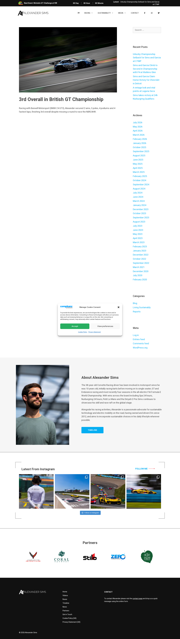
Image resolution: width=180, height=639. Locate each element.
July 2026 (137, 122)
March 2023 (138, 242)
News (65, 607)
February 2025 (140, 176)
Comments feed (141, 343)
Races (65, 599)
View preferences (105, 326)
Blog (135, 303)
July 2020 (137, 275)
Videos (65, 595)
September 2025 (141, 151)
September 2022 (141, 263)
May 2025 (137, 164)
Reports (137, 311)
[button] (118, 307)
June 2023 (138, 230)
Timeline (66, 603)
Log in (136, 335)
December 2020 (140, 271)
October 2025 (139, 147)
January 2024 (139, 205)
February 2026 (140, 139)
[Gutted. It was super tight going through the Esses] (36, 491)
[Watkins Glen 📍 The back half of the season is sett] (143, 491)
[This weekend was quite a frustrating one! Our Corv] (72, 491)
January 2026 (139, 143)
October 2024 (139, 180)
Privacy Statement (94, 332)
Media (120, 13)
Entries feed (139, 339)
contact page (138, 598)
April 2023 (138, 238)
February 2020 (140, 279)
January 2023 (139, 250)
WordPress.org (140, 347)
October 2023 (139, 213)
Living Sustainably (142, 307)
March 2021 (138, 267)
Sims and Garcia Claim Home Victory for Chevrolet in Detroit (146, 80)
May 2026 (137, 126)
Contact (135, 13)
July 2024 (137, 192)
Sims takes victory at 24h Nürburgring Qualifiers (145, 97)
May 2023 (137, 234)
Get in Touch (67, 614)
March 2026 (138, 135)
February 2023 (140, 246)
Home (65, 591)
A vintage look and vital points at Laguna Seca (144, 89)
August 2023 (139, 221)
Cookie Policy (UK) (69, 618)
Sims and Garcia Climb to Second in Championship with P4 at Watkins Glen (145, 69)
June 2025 (138, 159)
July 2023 (137, 226)
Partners (66, 610)
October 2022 (139, 259)
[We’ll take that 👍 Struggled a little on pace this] (108, 491)
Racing (87, 13)
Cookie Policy (82, 332)
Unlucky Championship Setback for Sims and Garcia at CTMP (147, 58)
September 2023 (141, 217)
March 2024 (138, 201)
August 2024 (139, 188)
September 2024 (141, 184)
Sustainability (104, 13)
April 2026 (138, 130)
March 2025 (138, 172)
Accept (75, 326)
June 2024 (138, 197)
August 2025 (139, 155)
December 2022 (140, 254)
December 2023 (140, 209)
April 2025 (138, 168)
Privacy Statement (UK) (71, 622)
